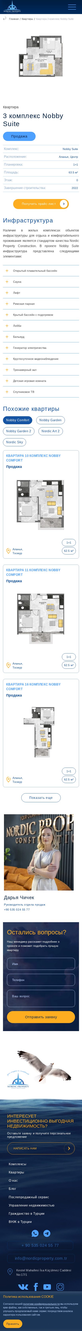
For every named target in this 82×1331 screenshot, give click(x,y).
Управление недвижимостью (31, 1205)
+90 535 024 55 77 (17, 909)
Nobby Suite (70, 149)
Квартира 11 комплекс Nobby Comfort (33, 572)
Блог (12, 1188)
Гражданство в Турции (27, 1213)
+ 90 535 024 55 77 (40, 1245)
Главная (14, 19)
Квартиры (27, 19)
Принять (12, 1323)
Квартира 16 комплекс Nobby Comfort (33, 687)
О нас (13, 1180)
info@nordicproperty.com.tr (41, 1258)
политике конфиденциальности (41, 1304)
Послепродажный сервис (29, 1197)
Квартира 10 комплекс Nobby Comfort (33, 458)
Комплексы (17, 1164)
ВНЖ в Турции (20, 1221)
